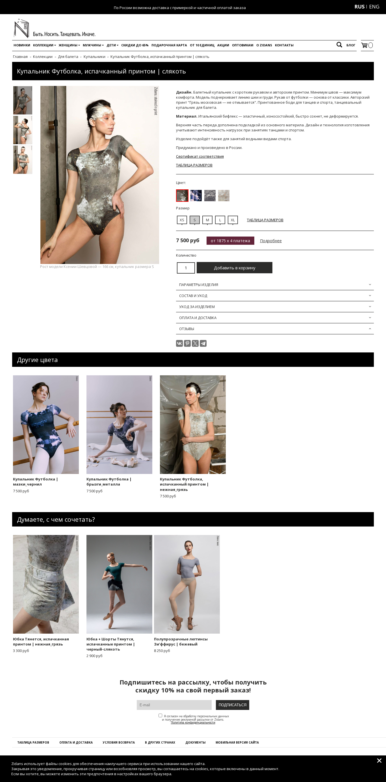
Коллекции (43, 45)
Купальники (94, 56)
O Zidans (264, 45)
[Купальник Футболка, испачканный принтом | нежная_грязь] (224, 195)
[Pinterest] (187, 343)
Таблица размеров (33, 742)
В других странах (160, 742)
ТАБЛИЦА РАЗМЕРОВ (194, 165)
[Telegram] (203, 343)
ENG (374, 6)
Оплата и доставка (76, 742)
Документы (195, 742)
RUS (359, 6)
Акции (223, 45)
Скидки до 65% (135, 45)
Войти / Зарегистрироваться (324, 6)
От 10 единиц (202, 45)
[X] (195, 343)
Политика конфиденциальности (193, 722)
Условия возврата (119, 742)
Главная (20, 56)
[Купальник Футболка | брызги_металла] (210, 195)
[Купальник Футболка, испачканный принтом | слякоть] (182, 195)
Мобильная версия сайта (237, 742)
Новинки (22, 45)
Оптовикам (242, 45)
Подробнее (271, 240)
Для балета (68, 56)
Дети (111, 45)
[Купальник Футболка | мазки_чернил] (196, 195)
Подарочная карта (169, 45)
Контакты (284, 45)
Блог (350, 45)
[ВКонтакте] (179, 343)
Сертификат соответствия (200, 156)
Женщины (68, 45)
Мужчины (92, 45)
